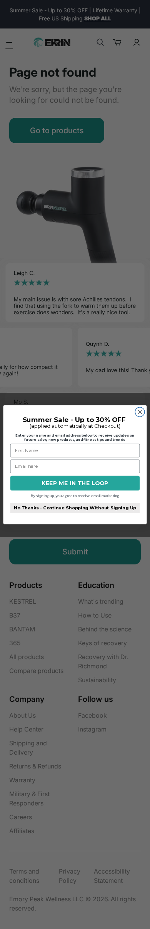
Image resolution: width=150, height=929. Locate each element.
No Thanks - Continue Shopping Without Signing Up (75, 507)
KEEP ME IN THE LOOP (75, 483)
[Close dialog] (140, 412)
